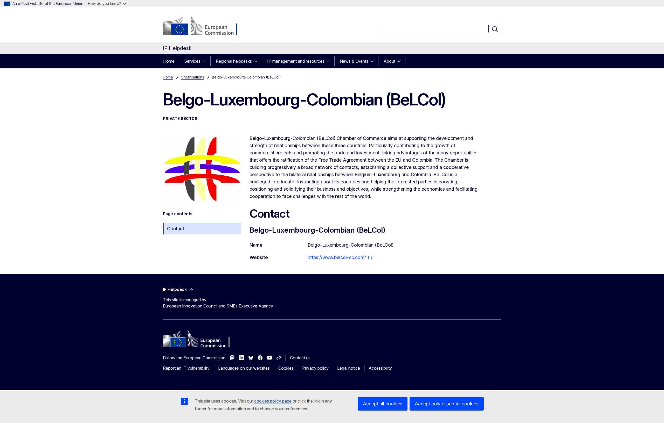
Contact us (300, 357)
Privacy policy (315, 368)
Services (192, 61)
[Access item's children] (206, 61)
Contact (175, 228)
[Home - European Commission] (205, 26)
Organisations (192, 77)
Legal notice (348, 368)
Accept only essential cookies (447, 403)
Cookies (286, 368)
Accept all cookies (382, 403)
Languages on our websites (244, 368)
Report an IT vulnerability (186, 368)
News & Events (354, 61)
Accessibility (380, 368)
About (389, 61)
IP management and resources (295, 61)
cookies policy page (273, 401)
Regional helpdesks (234, 61)
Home (169, 61)
